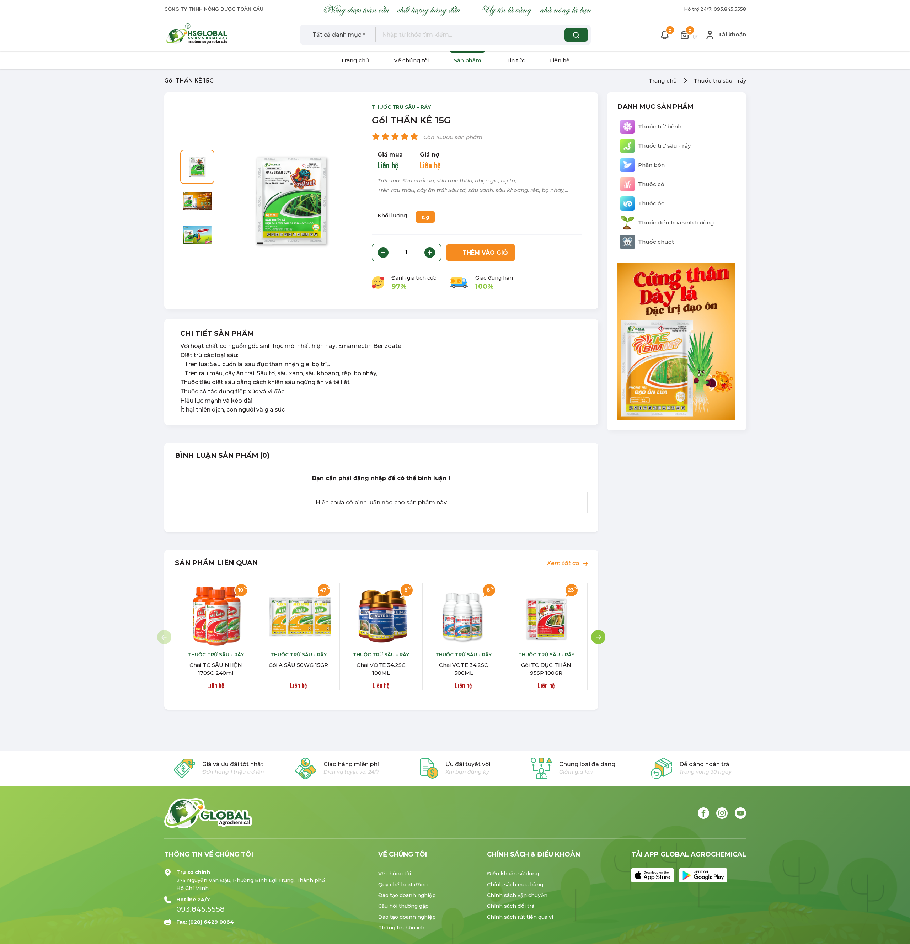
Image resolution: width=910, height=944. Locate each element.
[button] (598, 637)
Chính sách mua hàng (515, 884)
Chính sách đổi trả (510, 906)
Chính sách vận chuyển (517, 895)
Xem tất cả (564, 563)
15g (425, 217)
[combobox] (339, 35)
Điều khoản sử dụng (513, 873)
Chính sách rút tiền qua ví (520, 917)
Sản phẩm (467, 60)
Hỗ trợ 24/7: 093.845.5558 (715, 9)
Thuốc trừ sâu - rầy (720, 80)
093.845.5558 (200, 909)
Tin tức (515, 60)
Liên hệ (559, 60)
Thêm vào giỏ (485, 252)
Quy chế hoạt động (403, 884)
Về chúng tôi (411, 60)
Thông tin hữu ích (401, 927)
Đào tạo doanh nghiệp (407, 895)
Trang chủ (355, 60)
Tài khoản (731, 34)
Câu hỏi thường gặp (403, 906)
